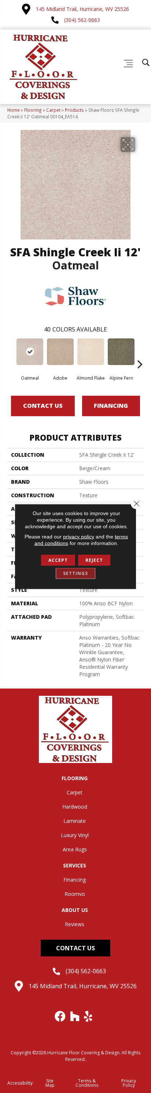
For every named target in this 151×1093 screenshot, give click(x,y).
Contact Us (43, 406)
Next (140, 353)
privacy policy (78, 537)
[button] (75, 948)
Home (13, 110)
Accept (58, 560)
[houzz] (75, 1016)
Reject (94, 560)
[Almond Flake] (91, 352)
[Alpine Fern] (121, 352)
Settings (75, 573)
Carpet (53, 110)
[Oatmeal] (30, 352)
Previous (10, 353)
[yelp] (88, 1016)
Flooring (33, 110)
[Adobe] (60, 352)
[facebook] (60, 1016)
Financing (111, 406)
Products (74, 110)
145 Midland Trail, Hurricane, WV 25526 (82, 8)
